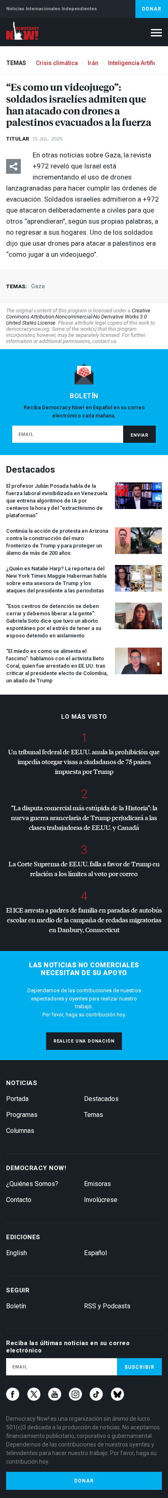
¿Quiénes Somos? (32, 1184)
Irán (93, 63)
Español (95, 1253)
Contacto (18, 1200)
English (16, 1253)
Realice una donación (84, 1041)
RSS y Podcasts (107, 1306)
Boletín (16, 1306)
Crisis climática (57, 63)
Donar (151, 9)
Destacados (101, 1099)
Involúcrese (100, 1200)
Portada (17, 1099)
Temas (93, 1115)
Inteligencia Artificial (135, 63)
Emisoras (97, 1184)
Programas (22, 1115)
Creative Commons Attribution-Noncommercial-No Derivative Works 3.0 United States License (78, 316)
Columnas (20, 1131)
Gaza (38, 286)
